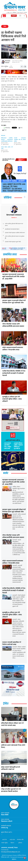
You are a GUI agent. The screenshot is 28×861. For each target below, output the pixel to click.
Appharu (14, 859)
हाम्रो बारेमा (12, 839)
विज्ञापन (12, 842)
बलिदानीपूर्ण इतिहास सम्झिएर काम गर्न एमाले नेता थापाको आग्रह (12, 724)
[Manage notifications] (24, 858)
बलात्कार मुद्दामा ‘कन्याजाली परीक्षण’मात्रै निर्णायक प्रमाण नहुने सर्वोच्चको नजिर (14, 301)
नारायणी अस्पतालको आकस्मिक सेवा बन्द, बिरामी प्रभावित (20, 139)
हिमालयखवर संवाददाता (7, 61)
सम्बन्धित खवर (10, 254)
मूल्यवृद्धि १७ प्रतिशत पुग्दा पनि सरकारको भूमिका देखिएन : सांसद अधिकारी (12, 399)
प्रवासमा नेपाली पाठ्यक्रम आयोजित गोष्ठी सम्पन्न (15, 232)
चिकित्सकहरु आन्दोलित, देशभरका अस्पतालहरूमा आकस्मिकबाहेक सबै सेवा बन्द (7, 139)
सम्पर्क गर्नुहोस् (4, 842)
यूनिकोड (20, 842)
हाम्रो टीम (4, 839)
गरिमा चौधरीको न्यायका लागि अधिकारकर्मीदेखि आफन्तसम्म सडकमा (13, 325)
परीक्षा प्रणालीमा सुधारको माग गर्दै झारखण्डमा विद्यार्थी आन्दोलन (11, 790)
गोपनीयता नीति (20, 839)
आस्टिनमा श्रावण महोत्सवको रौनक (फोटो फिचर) (13, 746)
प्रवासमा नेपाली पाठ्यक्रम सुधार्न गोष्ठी (13, 241)
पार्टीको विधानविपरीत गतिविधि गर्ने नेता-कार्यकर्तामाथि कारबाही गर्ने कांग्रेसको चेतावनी (14, 373)
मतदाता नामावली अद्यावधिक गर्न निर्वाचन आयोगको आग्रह (11, 643)
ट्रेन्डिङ (6, 704)
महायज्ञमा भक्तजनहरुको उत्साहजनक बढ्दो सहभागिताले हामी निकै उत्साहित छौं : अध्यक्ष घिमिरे (13, 276)
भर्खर (5, 473)
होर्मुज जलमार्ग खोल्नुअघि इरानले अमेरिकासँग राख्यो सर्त (10, 768)
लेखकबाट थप (14, 218)
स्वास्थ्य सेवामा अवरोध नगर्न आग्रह (7, 148)
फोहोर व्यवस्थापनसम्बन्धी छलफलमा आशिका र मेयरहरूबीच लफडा (12, 348)
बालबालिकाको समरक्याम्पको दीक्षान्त (12, 229)
